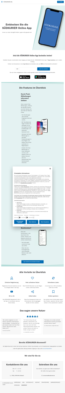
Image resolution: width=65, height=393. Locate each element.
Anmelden (60, 1)
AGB (23, 382)
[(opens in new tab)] (24, 77)
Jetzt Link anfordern (43, 68)
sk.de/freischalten (47, 348)
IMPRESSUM (17, 382)
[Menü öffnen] (1, 2)
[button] (32, 261)
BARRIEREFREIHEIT (55, 382)
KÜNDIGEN (17, 385)
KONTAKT (37, 382)
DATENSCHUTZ (29, 382)
